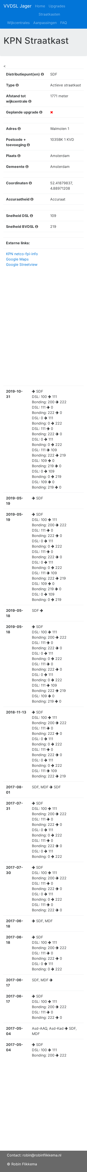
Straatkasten (49, 14)
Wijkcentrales (18, 22)
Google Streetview (21, 264)
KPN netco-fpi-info (22, 254)
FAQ (63, 22)
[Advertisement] (43, 1107)
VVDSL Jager (17, 6)
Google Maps (17, 259)
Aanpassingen (45, 22)
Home (40, 6)
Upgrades (57, 6)
